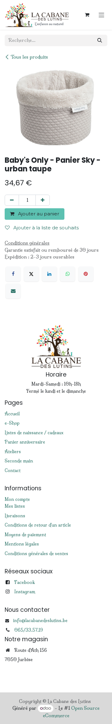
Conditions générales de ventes (36, 553)
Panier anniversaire (25, 442)
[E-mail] (13, 291)
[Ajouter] (42, 200)
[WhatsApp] (67, 274)
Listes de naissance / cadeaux (34, 432)
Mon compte (17, 499)
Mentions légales (22, 544)
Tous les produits (29, 57)
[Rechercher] (99, 40)
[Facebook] (13, 274)
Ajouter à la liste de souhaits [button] (45, 228)
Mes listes (15, 506)
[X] (31, 274)
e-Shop (12, 423)
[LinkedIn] (49, 274)
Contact (13, 470)
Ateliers (13, 451)
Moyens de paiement (25, 534)
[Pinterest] (85, 274)
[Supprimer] (12, 200)
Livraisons (15, 516)
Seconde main (19, 461)
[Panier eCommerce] (87, 15)
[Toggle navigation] (102, 15)
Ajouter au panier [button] (38, 214)
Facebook (24, 582)
